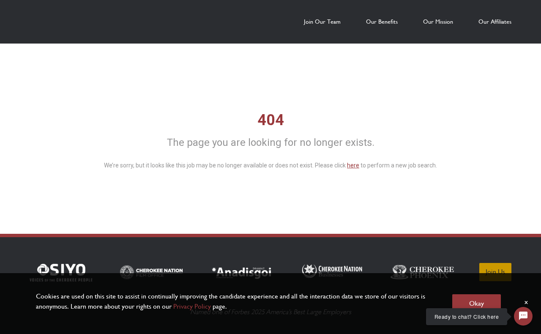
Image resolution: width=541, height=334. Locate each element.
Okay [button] (476, 303)
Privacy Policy (192, 306)
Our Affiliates (494, 21)
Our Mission (438, 21)
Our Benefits (382, 21)
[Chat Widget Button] (523, 316)
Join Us (495, 272)
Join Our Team (322, 21)
